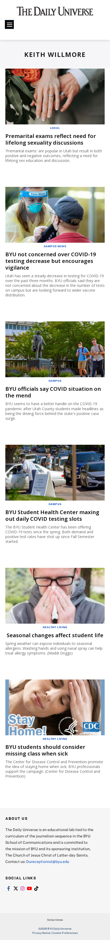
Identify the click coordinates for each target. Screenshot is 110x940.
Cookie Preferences (65, 932)
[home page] (55, 13)
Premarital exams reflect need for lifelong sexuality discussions (50, 139)
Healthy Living (55, 627)
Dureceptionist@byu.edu (47, 861)
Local (55, 127)
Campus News (55, 246)
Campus (55, 380)
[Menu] (9, 24)
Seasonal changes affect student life (55, 635)
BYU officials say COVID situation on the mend (53, 392)
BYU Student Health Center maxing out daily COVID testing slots (52, 515)
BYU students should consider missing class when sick (45, 750)
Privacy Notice (41, 932)
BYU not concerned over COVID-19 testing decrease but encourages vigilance (50, 261)
